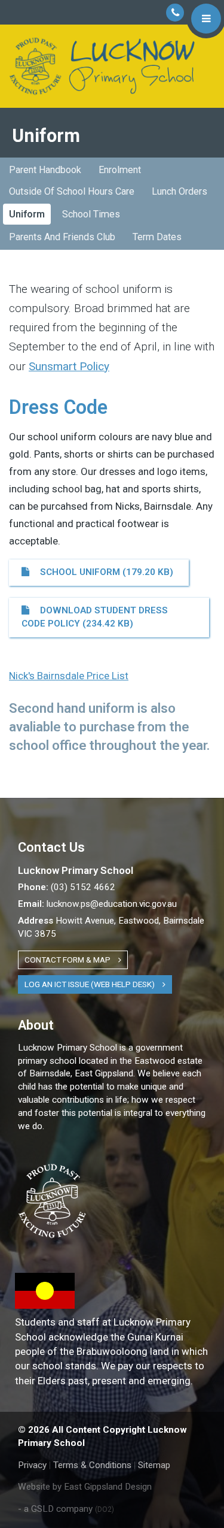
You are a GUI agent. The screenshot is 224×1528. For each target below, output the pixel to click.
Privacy (32, 1465)
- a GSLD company (66, 1508)
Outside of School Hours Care (71, 191)
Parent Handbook (45, 170)
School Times (91, 214)
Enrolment (120, 170)
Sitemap (154, 1465)
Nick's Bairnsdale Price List (68, 676)
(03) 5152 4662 (66, 887)
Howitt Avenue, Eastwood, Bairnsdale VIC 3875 (111, 927)
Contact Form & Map (68, 959)
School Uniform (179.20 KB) (104, 572)
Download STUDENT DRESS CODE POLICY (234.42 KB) (95, 617)
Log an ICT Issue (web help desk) (90, 984)
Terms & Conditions (92, 1465)
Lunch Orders (179, 191)
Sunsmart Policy (69, 366)
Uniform (27, 214)
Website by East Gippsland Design (85, 1486)
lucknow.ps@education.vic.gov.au (97, 903)
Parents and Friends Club (62, 237)
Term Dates (157, 237)
